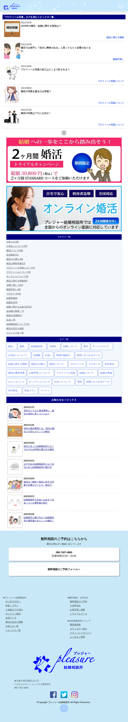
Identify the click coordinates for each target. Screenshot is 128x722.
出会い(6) (10, 320)
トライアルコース (78, 614)
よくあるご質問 (77, 637)
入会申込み (75, 605)
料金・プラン (12, 605)
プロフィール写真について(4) (20, 268)
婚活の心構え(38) (14, 259)
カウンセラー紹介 (78, 629)
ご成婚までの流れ (14, 609)
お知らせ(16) (12, 242)
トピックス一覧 (13, 630)
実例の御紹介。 (64, 355)
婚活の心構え (38, 364)
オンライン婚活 (13, 614)
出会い (48, 355)
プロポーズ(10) (13, 294)
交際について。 (71, 346)
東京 (86, 346)
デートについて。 (101, 346)
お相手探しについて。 (40, 372)
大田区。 (53, 346)
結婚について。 (88, 372)
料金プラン (30, 390)
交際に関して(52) (14, 285)
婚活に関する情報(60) (16, 281)
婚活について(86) (14, 250)
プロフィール (77, 364)
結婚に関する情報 (17, 364)
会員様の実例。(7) (15, 311)
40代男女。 (14, 390)
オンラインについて (39, 381)
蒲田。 (23, 346)
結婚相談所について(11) (18, 324)
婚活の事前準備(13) (15, 263)
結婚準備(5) (12, 298)
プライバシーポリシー (81, 633)
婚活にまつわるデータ (88, 355)
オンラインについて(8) (17, 276)
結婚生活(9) (12, 302)
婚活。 (11, 346)
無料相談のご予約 (78, 601)
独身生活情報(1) (14, 315)
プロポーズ (94, 364)
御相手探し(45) (13, 289)
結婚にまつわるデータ (98, 381)
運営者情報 (75, 624)
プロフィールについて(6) (18, 272)
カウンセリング (16, 381)
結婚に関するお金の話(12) (19, 307)
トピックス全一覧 (15, 333)
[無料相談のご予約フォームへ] (64, 575)
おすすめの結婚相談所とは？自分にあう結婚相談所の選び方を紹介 (39, 467)
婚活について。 (58, 364)
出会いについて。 (63, 381)
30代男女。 (110, 364)
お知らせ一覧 (12, 626)
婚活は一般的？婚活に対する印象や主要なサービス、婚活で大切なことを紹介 (39, 485)
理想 (79, 381)
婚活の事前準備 (16, 372)
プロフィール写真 (65, 372)
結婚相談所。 (38, 346)
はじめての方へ (13, 601)
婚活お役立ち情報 (15, 328)
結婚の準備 (106, 372)
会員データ (11, 618)
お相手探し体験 (77, 609)
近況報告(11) (12, 255)
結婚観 (37, 355)
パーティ (45, 390)
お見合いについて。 (18, 355)
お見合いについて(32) (16, 246)
